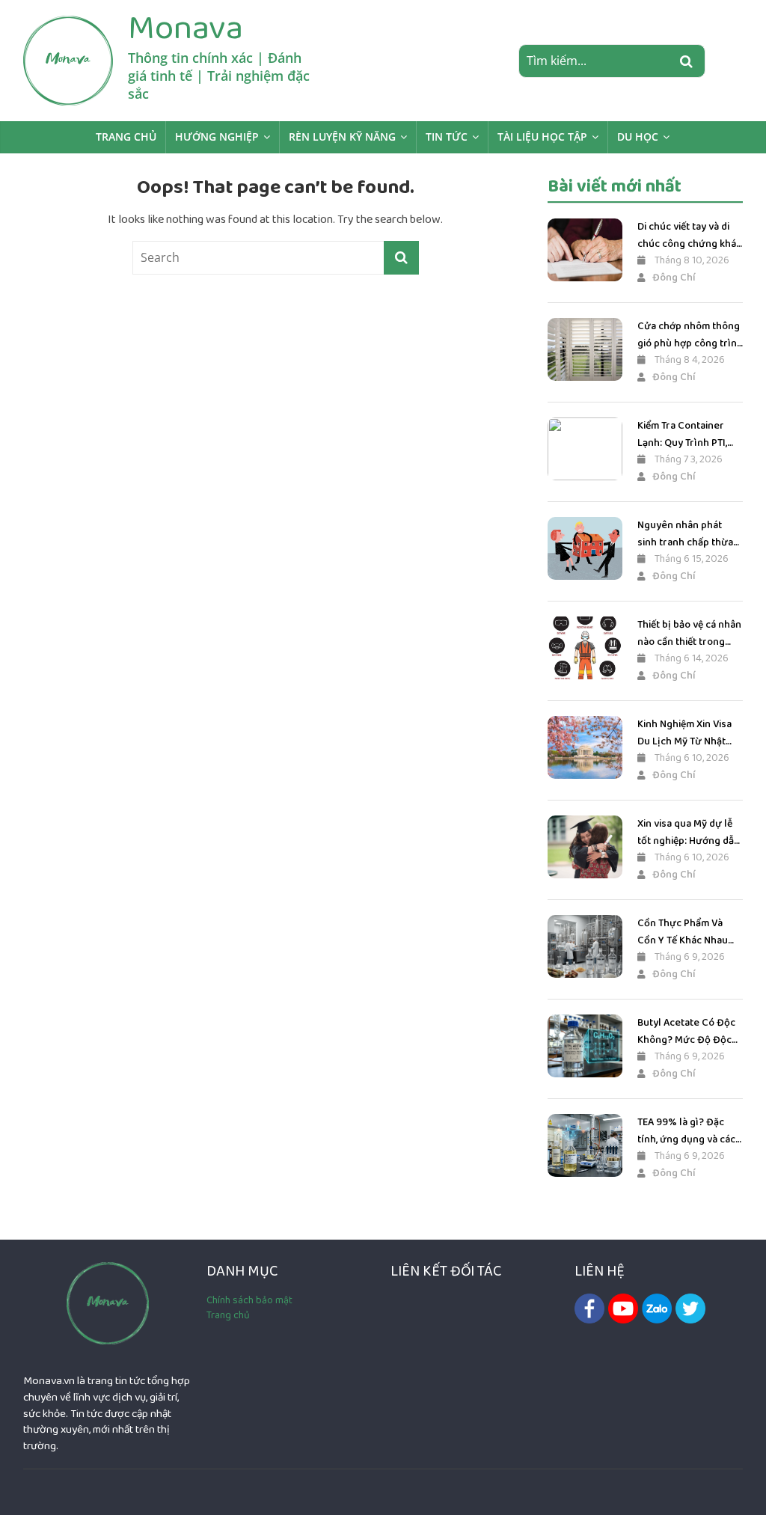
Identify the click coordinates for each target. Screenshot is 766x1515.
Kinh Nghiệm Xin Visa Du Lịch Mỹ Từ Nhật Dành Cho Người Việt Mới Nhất (684, 733)
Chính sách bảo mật (249, 1300)
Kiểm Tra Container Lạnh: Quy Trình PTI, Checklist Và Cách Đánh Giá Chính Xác (682, 434)
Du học (637, 136)
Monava (185, 28)
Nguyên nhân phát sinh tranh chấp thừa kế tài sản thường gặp (686, 534)
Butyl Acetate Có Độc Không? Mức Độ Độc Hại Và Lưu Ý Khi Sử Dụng (686, 1031)
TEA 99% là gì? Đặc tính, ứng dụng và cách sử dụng (689, 1131)
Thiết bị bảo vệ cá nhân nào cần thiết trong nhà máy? (689, 633)
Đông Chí (674, 277)
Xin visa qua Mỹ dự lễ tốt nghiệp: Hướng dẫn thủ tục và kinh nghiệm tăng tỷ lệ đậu (689, 832)
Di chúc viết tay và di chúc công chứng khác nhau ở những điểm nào (689, 235)
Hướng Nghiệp (217, 136)
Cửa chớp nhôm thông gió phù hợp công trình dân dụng (690, 335)
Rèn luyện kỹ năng (342, 136)
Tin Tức (447, 136)
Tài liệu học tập (542, 136)
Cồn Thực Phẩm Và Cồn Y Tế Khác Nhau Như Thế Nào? (682, 932)
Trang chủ (126, 136)
